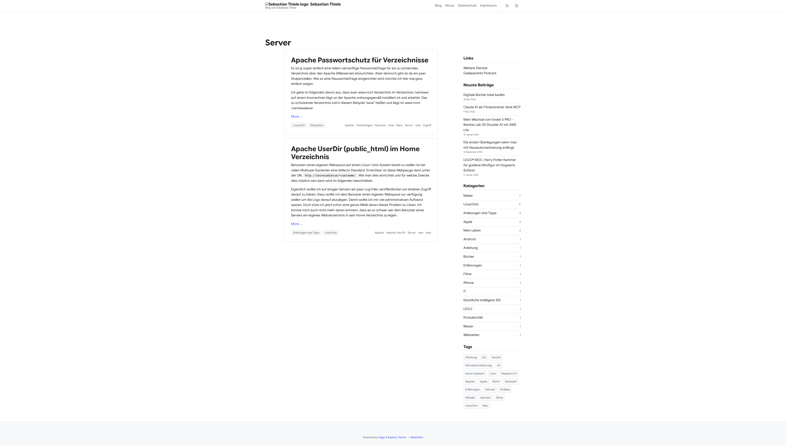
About (449, 5)
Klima (499, 397)
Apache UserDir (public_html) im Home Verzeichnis (355, 153)
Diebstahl (510, 381)
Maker (468, 196)
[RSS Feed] (507, 5)
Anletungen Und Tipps (480, 213)
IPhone (468, 283)
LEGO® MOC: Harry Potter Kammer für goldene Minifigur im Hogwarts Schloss (489, 165)
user (420, 232)
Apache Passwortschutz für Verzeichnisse (359, 60)
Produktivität (473, 318)
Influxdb (470, 397)
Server (409, 125)
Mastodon (417, 437)
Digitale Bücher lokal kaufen (484, 95)
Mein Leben (472, 230)
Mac (485, 405)
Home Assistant (474, 373)
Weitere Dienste (475, 68)
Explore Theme (397, 437)
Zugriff (427, 125)
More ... (296, 117)
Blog (438, 5)
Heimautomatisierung (478, 365)
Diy (484, 357)
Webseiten (317, 125)
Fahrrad (490, 389)
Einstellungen (364, 125)
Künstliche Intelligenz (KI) (482, 300)
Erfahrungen (472, 265)
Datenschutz (467, 5)
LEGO (467, 309)
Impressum (488, 5)
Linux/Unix (299, 125)
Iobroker (485, 397)
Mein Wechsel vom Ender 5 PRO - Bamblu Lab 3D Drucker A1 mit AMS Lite (489, 125)
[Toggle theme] (517, 6)
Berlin (496, 381)
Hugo (381, 437)
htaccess (380, 125)
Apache (349, 125)
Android (469, 239)
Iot (498, 365)
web (418, 125)
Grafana (505, 389)
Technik (496, 357)
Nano (399, 125)
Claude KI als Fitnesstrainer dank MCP (492, 107)
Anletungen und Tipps (306, 232)
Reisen (468, 326)
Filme (467, 274)
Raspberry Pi (509, 373)
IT (464, 291)
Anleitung (470, 248)
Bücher (468, 257)
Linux (391, 125)
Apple (467, 222)
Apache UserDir (395, 232)
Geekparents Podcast (479, 73)
